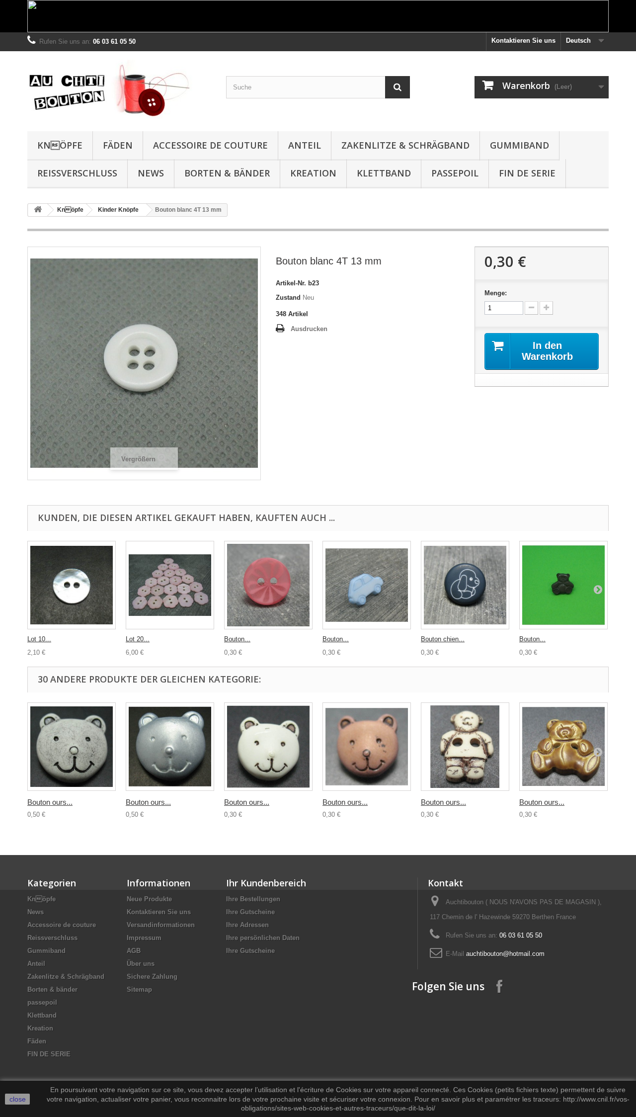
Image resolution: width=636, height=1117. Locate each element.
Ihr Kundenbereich (266, 883)
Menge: (495, 293)
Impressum (144, 938)
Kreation (313, 173)
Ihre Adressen (247, 925)
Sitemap (139, 989)
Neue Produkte (149, 899)
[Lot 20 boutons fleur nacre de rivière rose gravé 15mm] (170, 585)
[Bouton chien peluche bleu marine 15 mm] (465, 585)
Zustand (288, 297)
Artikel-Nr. (291, 283)
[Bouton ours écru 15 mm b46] (465, 746)
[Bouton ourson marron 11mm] (563, 585)
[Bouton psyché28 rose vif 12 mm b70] (268, 585)
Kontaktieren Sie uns (523, 40)
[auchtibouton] (119, 89)
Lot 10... (39, 639)
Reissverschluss (77, 173)
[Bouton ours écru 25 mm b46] (71, 746)
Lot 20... (138, 639)
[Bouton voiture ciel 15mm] (366, 585)
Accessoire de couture (210, 145)
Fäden (118, 145)
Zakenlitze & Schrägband (405, 145)
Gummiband (519, 145)
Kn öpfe (59, 145)
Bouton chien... (443, 639)
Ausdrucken (309, 329)
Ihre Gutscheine (250, 912)
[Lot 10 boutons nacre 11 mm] (71, 585)
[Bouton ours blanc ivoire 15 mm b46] (268, 746)
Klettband (384, 173)
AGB (134, 950)
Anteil (304, 145)
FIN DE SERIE (527, 173)
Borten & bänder (227, 173)
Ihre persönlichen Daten (263, 938)
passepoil (454, 173)
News (151, 173)
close (17, 1099)
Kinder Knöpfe (118, 209)
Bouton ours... (50, 802)
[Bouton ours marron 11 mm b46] (366, 746)
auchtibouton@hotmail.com (505, 953)
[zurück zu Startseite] (37, 210)
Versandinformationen (161, 925)
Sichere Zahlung (152, 976)
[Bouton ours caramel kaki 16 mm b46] (563, 746)
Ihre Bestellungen (253, 899)
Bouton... (237, 639)
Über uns (141, 963)
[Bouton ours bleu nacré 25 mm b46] (170, 746)
